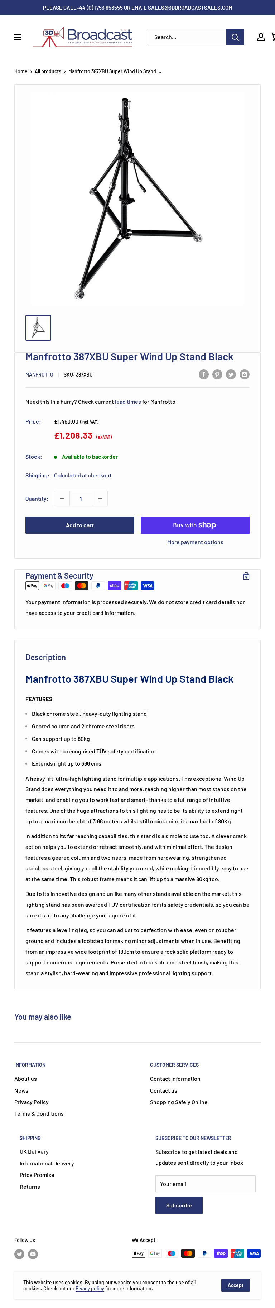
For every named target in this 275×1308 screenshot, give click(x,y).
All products (48, 71)
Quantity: (37, 498)
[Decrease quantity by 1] (61, 498)
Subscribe (179, 1205)
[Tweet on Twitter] (231, 373)
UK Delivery (34, 1151)
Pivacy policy (90, 1288)
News (21, 1090)
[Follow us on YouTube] (33, 1254)
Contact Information (175, 1078)
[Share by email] (245, 373)
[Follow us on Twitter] (19, 1254)
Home (21, 71)
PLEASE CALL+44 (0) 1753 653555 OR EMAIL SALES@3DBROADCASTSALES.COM (137, 7)
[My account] (261, 37)
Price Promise (37, 1174)
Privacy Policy (31, 1101)
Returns (30, 1186)
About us (25, 1078)
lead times (128, 401)
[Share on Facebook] (204, 373)
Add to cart (80, 525)
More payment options (195, 541)
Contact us (163, 1090)
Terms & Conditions (39, 1113)
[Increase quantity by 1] (99, 498)
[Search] (235, 37)
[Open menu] (17, 37)
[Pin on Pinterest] (217, 373)
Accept (235, 1285)
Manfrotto (39, 375)
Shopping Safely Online (179, 1101)
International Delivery (47, 1163)
